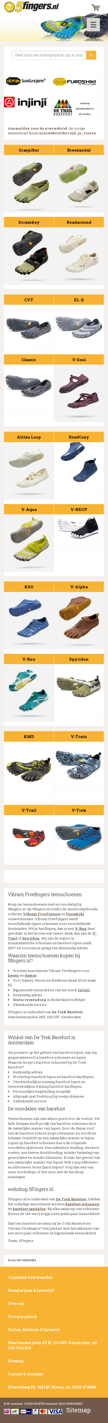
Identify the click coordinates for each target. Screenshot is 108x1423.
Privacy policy (22, 1316)
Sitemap (15, 1360)
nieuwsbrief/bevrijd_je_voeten (67, 133)
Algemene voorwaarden (30, 1277)
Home (12, 1260)
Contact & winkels (25, 1374)
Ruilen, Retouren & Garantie (34, 1329)
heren (13, 975)
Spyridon (31, 938)
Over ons (16, 1303)
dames (30, 975)
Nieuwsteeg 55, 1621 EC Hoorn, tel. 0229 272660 (52, 1387)
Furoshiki (75, 914)
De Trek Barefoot (71, 1199)
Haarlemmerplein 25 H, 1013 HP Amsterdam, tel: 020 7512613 (53, 1345)
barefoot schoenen (82, 1204)
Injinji (84, 990)
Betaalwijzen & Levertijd (31, 1290)
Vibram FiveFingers (41, 914)
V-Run (81, 928)
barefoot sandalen (29, 1208)
